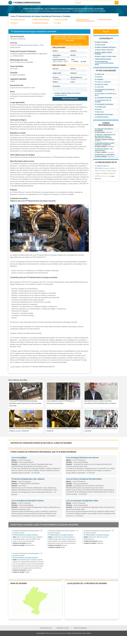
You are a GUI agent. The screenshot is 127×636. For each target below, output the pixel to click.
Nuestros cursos (63, 628)
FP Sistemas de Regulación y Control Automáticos (105, 143)
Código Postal (56, 73)
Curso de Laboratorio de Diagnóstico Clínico (82, 501)
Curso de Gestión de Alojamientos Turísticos (28, 501)
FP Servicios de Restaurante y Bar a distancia (28, 479)
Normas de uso (46, 628)
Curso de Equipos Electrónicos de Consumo (82, 458)
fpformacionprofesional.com (56, 633)
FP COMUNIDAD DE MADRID (103, 97)
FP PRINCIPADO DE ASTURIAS (104, 114)
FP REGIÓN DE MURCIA (102, 117)
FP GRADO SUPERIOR (101, 42)
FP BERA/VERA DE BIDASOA (41, 19)
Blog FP (106, 31)
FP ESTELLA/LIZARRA (61, 19)
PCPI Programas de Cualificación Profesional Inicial (104, 63)
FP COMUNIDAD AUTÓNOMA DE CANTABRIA (104, 90)
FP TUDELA (57, 23)
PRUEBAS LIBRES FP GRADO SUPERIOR (103, 53)
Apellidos (73, 51)
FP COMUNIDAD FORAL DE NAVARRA (103, 101)
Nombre (55, 51)
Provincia (55, 77)
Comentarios (56, 86)
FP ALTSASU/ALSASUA (17, 19)
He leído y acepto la (67, 94)
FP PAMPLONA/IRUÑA (105, 19)
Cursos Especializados (103, 59)
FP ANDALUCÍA (99, 74)
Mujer (84, 61)
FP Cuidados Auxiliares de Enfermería (104, 129)
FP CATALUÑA (99, 87)
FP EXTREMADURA (100, 107)
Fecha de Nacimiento (58, 59)
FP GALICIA (98, 109)
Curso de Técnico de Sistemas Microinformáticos (84, 479)
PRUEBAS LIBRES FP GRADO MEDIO (105, 56)
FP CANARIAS (99, 79)
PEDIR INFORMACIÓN (70, 99)
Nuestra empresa (80, 628)
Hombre (75, 61)
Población (73, 73)
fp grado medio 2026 (104, 176)
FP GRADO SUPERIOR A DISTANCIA (105, 47)
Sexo (72, 59)
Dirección (55, 68)
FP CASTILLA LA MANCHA (103, 82)
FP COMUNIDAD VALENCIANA (104, 104)
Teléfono (55, 82)
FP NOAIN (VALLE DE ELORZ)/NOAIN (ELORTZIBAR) (85, 20)
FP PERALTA (14, 23)
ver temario (35, 473)
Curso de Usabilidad (19, 458)
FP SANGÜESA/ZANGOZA (40, 23)
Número (72, 68)
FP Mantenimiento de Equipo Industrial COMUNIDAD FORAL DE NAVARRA (47, 11)
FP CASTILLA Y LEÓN (101, 84)
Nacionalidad (56, 55)
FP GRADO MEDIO (100, 45)
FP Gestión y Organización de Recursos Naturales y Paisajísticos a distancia (105, 136)
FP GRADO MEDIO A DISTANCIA (104, 50)
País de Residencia (75, 77)
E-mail (72, 82)
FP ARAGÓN (98, 77)
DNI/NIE (72, 55)
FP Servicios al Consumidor (104, 154)
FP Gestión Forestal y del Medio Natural (104, 149)
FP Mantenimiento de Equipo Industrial (25, 535)
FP (22, 11)
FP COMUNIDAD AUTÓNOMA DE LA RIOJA (105, 94)
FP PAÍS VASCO (99, 112)
